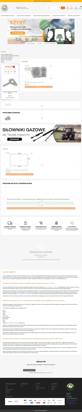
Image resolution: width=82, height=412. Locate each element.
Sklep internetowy (40, 410)
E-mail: (22, 8)
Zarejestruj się (54, 386)
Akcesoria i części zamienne (6, 59)
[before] (9, 31)
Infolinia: (21, 7)
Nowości (2, 61)
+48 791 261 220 (70, 402)
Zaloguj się (53, 387)
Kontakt (37, 386)
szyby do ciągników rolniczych (51, 287)
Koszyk (52, 389)
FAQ (6, 394)
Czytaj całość (41, 208)
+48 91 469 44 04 (71, 403)
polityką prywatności (49, 372)
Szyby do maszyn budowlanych (7, 57)
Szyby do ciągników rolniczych (7, 54)
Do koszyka (38, 86)
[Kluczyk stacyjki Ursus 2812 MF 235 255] (10, 82)
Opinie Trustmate (9, 396)
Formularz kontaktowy (40, 387)
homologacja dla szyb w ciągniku (24, 293)
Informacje (8, 392)
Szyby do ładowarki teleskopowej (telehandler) (10, 55)
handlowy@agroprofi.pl (72, 400)
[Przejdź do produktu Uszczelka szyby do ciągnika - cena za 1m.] (39, 72)
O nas (7, 386)
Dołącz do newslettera (29, 370)
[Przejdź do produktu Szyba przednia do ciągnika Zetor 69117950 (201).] (20, 160)
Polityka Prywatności (9, 389)
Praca (37, 389)
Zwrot (22, 386)
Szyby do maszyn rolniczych (6, 58)
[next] (73, 31)
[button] (63, 8)
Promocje (3, 62)
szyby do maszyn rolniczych (12, 323)
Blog (6, 387)
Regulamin (8, 391)
